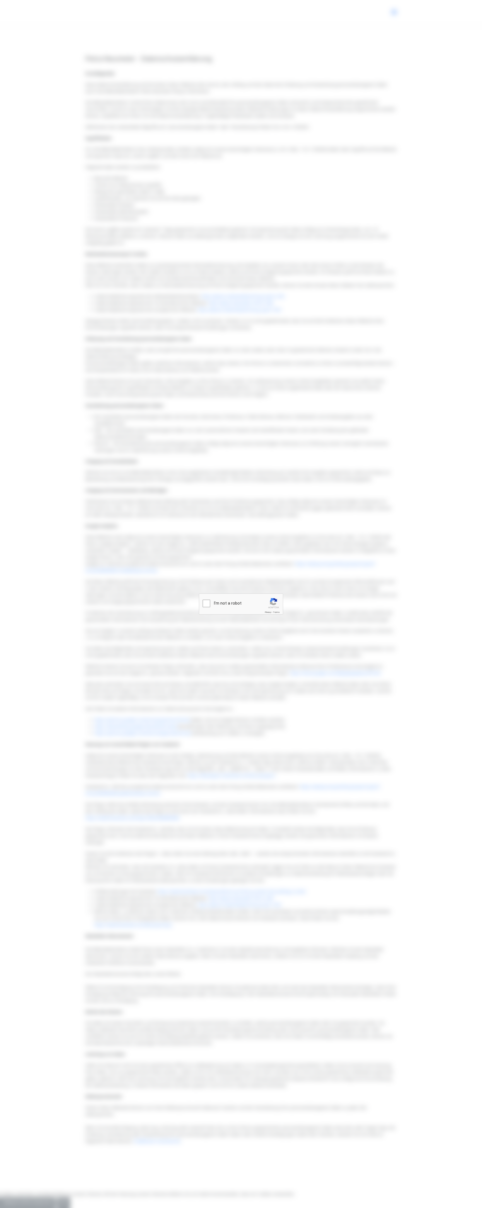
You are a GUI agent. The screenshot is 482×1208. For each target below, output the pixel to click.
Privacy (268, 612)
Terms (276, 612)
